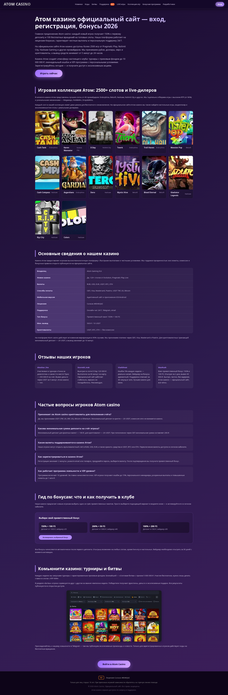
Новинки (79, 4)
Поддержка (106, 4)
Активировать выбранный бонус (55, 537)
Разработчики (169, 4)
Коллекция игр (134, 4)
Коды (87, 4)
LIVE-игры (121, 4)
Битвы (94, 4)
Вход (220, 4)
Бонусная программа (152, 4)
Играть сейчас (48, 73)
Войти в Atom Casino (114, 664)
